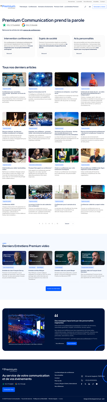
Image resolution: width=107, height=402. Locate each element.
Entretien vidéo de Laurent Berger (65, 270)
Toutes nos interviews (53, 288)
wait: (103, 399)
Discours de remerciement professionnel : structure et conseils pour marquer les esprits (93, 133)
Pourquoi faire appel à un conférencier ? (40, 168)
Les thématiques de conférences (64, 372)
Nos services (71, 1)
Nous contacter (72, 343)
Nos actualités (59, 375)
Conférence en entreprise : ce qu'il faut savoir (66, 92)
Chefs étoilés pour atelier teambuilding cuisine (13, 168)
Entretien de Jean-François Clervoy (13, 270)
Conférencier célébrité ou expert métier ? (92, 205)
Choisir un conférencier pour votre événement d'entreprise (65, 168)
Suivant (67, 223)
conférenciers (11, 42)
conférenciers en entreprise (72, 325)
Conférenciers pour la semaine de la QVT (65, 205)
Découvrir (9, 53)
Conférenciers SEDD (8, 204)
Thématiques (23, 6)
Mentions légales (53, 399)
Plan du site (58, 381)
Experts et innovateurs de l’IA (37, 92)
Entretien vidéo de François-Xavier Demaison (91, 271)
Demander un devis (99, 7)
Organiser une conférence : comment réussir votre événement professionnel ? (40, 132)
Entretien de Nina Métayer (36, 270)
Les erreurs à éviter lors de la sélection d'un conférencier (40, 205)
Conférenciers (32, 6)
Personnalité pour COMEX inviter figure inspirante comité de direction (92, 168)
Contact (102, 1)
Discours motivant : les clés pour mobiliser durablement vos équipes (12, 132)
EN (90, 7)
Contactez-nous (8, 389)
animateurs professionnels (24, 42)
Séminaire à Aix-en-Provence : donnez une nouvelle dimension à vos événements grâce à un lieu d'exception (66, 133)
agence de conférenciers (31, 30)
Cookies (61, 399)
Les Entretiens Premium (71, 6)
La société (79, 1)
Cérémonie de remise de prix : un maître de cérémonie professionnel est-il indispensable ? (92, 93)
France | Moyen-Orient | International (66, 383)
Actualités (96, 1)
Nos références (88, 1)
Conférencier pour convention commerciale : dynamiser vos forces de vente (13, 93)
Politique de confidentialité (40, 399)
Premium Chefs (58, 6)
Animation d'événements (45, 6)
